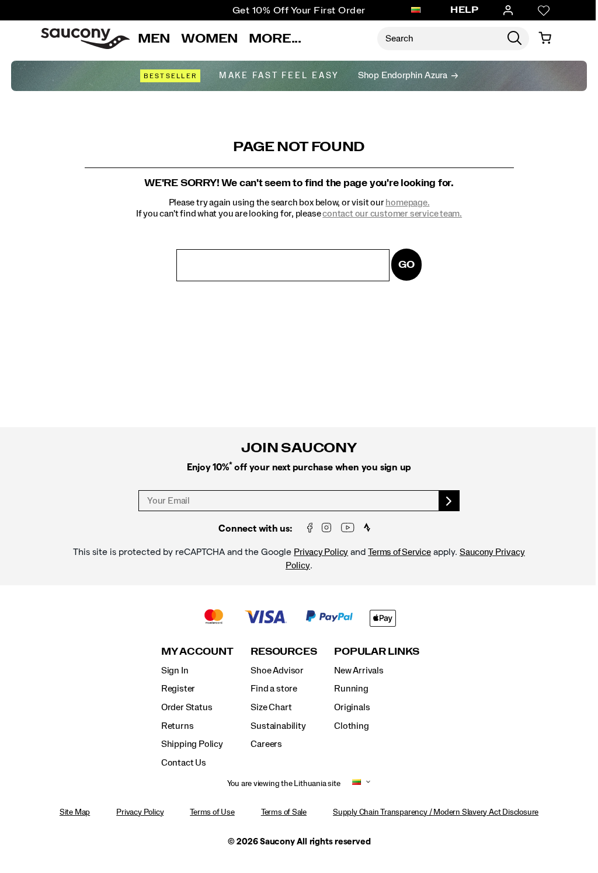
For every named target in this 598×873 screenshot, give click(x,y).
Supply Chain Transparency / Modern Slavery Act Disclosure (435, 812)
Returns (177, 726)
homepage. (407, 202)
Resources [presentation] (284, 652)
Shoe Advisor (277, 670)
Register (178, 688)
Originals (352, 707)
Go (406, 265)
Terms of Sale (284, 812)
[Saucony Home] (85, 38)
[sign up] (449, 500)
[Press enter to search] (514, 38)
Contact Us (183, 762)
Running (351, 688)
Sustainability (278, 726)
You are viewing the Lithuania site (283, 784)
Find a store (274, 688)
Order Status (186, 707)
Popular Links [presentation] (376, 652)
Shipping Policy (192, 744)
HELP (464, 10)
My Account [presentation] (197, 652)
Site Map (75, 812)
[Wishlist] (544, 10)
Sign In (175, 670)
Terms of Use (212, 812)
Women (209, 38)
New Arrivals (358, 670)
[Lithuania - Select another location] (416, 10)
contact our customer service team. (392, 213)
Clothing (351, 726)
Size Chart (271, 707)
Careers (266, 744)
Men (154, 38)
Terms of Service (399, 552)
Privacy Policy (321, 552)
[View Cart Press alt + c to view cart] (544, 38)
